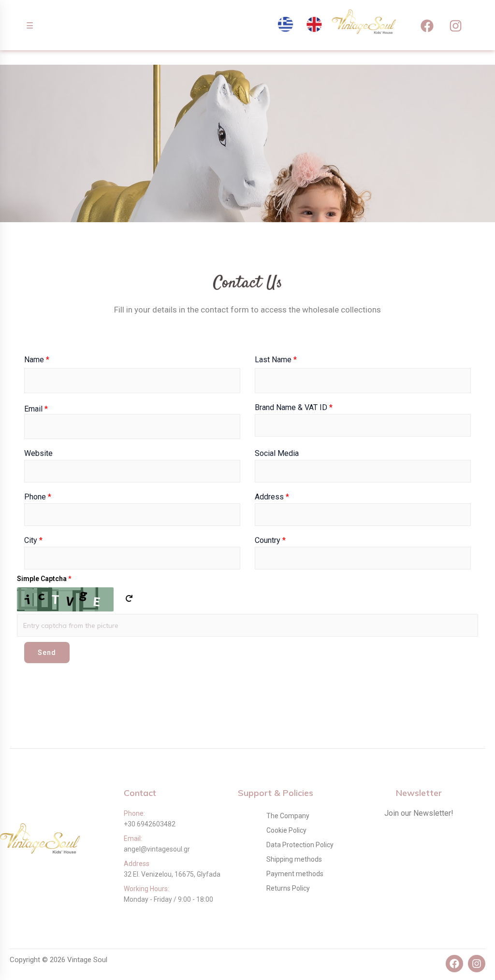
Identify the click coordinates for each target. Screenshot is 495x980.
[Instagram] (456, 26)
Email (36, 408)
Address (272, 497)
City (33, 540)
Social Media (277, 453)
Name (36, 359)
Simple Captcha (44, 578)
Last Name (276, 359)
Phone (37, 497)
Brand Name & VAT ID (294, 408)
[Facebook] (427, 26)
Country (270, 540)
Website (38, 453)
